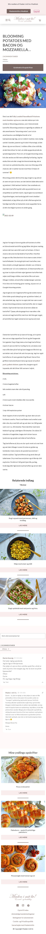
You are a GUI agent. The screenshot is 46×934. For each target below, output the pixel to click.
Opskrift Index (23, 910)
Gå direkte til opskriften (23, 67)
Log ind (36, 11)
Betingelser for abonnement (23, 918)
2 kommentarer (10, 56)
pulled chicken (12, 364)
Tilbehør (5, 59)
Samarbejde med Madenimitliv (23, 925)
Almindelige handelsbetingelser (23, 914)
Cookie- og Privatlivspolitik (23, 921)
